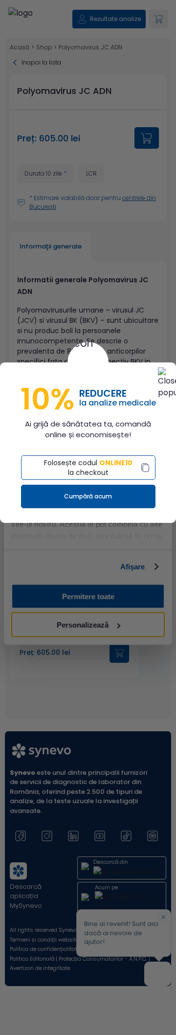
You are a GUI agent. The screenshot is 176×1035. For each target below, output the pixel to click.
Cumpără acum (88, 496)
